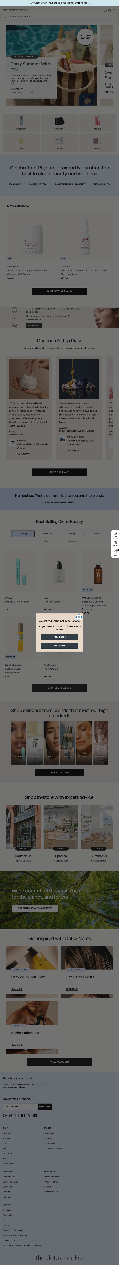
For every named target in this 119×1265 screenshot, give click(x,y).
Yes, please (59, 637)
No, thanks (59, 645)
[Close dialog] (79, 617)
